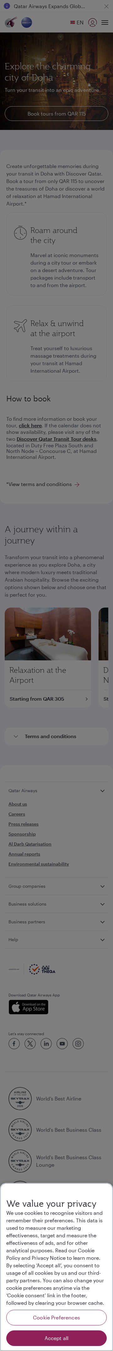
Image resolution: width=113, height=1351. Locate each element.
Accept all (57, 1338)
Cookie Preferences (56, 1317)
